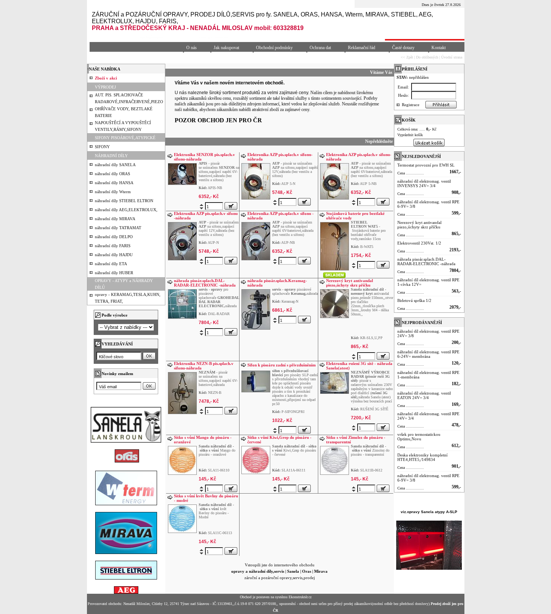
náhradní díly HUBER (114, 272)
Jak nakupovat (226, 47)
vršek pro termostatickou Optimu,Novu (418, 436)
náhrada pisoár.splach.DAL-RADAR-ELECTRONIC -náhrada (205, 282)
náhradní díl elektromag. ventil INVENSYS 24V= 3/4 (424, 183)
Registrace (410, 104)
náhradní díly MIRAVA (115, 218)
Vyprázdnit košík (410, 135)
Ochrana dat (320, 47)
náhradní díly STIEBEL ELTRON (124, 200)
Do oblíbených (427, 57)
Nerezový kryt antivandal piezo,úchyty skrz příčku (349, 282)
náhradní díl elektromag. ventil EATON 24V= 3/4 (424, 395)
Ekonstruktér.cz (300, 597)
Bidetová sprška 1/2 (414, 300)
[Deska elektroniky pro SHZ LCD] (334, 245)
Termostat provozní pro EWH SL (426, 165)
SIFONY (102, 146)
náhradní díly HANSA (114, 182)
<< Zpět (407, 57)
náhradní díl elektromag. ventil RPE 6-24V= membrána (428, 354)
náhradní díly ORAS (112, 173)
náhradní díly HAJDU (114, 254)
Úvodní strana (451, 57)
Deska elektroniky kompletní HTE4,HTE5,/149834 (422, 457)
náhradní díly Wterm (113, 191)
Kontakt (438, 47)
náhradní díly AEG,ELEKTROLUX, (126, 209)
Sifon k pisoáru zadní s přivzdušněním (281, 365)
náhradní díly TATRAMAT (118, 227)
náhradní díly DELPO (114, 236)
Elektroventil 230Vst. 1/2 (419, 243)
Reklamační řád (361, 47)
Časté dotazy (403, 47)
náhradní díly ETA (111, 263)
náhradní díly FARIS (112, 245)
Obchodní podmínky (274, 47)
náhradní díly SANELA (115, 164)
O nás (191, 47)
